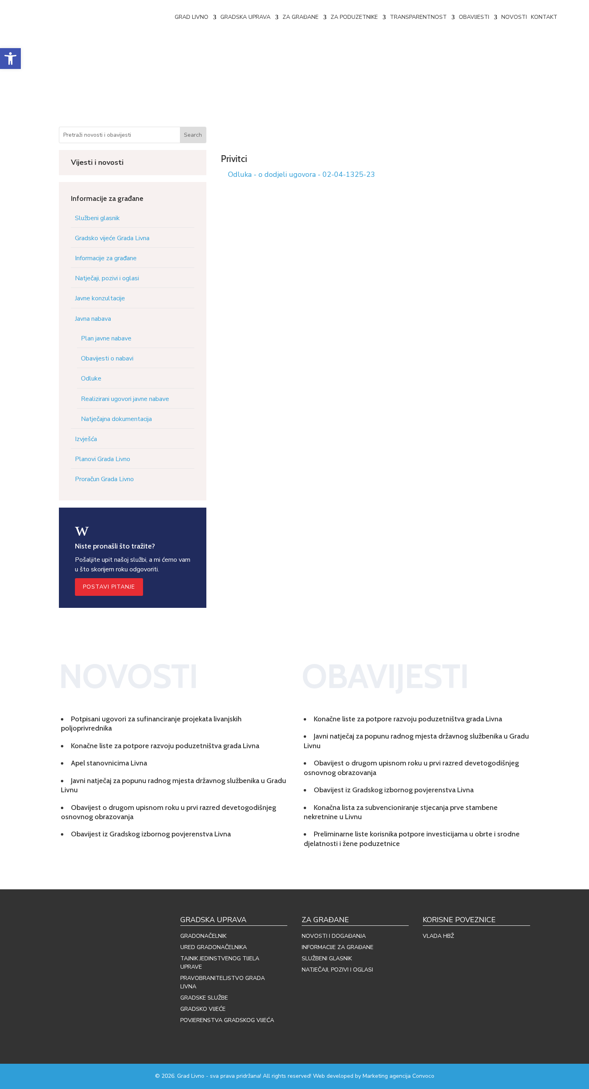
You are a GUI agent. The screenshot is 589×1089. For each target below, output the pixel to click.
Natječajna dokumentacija (116, 419)
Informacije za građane (106, 258)
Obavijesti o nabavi (107, 358)
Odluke (91, 378)
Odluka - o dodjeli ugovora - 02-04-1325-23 (301, 174)
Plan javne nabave (106, 338)
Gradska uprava (245, 17)
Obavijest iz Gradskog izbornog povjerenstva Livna (151, 834)
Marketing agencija (387, 1076)
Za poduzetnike (354, 17)
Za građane (300, 17)
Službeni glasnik (97, 218)
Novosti (514, 17)
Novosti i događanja (334, 936)
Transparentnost (418, 17)
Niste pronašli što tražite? (115, 546)
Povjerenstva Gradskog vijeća (227, 1020)
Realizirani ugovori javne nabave (125, 399)
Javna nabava (93, 318)
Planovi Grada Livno (102, 459)
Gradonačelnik (203, 936)
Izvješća (86, 439)
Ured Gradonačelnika (213, 947)
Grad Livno (191, 17)
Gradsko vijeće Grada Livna (112, 238)
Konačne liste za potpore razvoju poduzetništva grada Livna (165, 745)
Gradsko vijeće (203, 1009)
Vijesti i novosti (97, 162)
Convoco (423, 1076)
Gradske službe (204, 998)
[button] (10, 58)
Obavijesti (474, 17)
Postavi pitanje (109, 587)
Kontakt (544, 17)
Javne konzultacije (100, 298)
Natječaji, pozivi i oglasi (107, 278)
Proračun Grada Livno (104, 479)
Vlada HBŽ (438, 936)
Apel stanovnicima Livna (109, 763)
